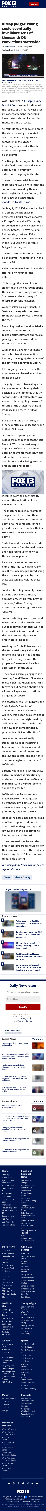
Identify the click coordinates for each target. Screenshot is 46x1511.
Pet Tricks (25, 1266)
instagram (14, 1483)
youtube (9, 1483)
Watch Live (34, 4)
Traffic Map (6, 1349)
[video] (38, 1108)
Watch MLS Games (6, 1469)
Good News (6, 1288)
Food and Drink (8, 1268)
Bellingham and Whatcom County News (28, 1215)
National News (8, 1256)
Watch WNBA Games (7, 1464)
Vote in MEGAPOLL (25, 1262)
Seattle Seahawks (28, 1344)
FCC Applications (8, 1225)
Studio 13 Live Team (7, 1314)
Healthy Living (7, 1282)
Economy (5, 1407)
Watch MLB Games (6, 1438)
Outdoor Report (27, 1289)
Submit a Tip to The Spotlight (27, 1332)
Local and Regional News (26, 1173)
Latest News (9, 1038)
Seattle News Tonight (26, 1181)
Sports (24, 1340)
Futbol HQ (25, 1385)
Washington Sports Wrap (28, 1373)
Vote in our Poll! (12, 1030)
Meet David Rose (28, 1317)
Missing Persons (27, 1325)
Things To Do (26, 1275)
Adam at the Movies (26, 1270)
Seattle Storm (26, 1355)
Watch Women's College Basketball (9, 1459)
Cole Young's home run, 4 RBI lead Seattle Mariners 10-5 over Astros (29, 934)
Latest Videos (9, 1101)
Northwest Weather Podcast (28, 1410)
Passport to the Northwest (8, 1328)
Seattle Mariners (27, 1347)
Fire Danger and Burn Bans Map (8, 1372)
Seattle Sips (6, 1324)
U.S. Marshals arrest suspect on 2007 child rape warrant (16, 1139)
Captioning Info (8, 1216)
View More (37, 1039)
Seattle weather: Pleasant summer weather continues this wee (29, 956)
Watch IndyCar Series (7, 1448)
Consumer (6, 1276)
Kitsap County (22, 877)
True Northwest (27, 1277)
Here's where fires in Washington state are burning (15, 1044)
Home (5, 1170)
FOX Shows (6, 1196)
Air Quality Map (8, 1365)
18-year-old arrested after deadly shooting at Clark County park (28, 945)
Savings (5, 1410)
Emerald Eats (7, 1321)
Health (4, 1279)
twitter (32, 1483)
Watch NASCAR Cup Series (8, 1443)
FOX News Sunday (9, 1294)
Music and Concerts (6, 1272)
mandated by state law (16, 202)
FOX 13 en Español (9, 1291)
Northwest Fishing (28, 1388)
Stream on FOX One (7, 1424)
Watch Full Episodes (25, 1313)
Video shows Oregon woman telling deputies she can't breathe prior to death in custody (16, 1056)
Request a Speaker (9, 1208)
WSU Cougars (26, 1369)
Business (5, 1404)
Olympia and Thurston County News (27, 1207)
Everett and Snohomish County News (28, 1200)
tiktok (23, 1483)
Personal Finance (9, 1398)
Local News (6, 1250)
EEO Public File (8, 1222)
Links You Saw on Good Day (28, 1293)
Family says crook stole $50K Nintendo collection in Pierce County (13, 1067)
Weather (7, 1340)
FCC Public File (7, 1219)
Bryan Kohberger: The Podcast (28, 1415)
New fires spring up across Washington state (12, 1106)
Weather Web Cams (7, 1345)
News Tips (6, 1174)
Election (5, 1262)
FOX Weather (7, 1382)
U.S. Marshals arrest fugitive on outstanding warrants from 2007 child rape (14, 1078)
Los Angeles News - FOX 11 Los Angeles (28, 1233)
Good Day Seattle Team (28, 1257)
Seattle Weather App (8, 1353)
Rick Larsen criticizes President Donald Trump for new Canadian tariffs (14, 1089)
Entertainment (7, 1265)
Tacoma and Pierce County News (26, 1193)
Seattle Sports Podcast (26, 1404)
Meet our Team (8, 1185)
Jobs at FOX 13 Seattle (8, 1200)
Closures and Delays (7, 1361)
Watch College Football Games (8, 1433)
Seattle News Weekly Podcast (27, 1399)
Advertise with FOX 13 (9, 1212)
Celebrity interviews (6, 1333)
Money (5, 1394)
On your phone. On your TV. (18, 889)
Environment (7, 1285)
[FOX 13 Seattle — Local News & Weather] (9, 4)
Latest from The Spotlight (27, 1308)
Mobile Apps (7, 1177)
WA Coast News (27, 1220)
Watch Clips (6, 1310)
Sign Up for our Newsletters (8, 1181)
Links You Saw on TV (9, 1189)
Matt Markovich (10, 47)
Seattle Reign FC (27, 1361)
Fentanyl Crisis (27, 1328)
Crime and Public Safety (27, 1321)
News (30, 47)
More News (8, 1246)
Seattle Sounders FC (28, 1351)
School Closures (27, 1286)
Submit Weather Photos (27, 1281)
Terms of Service (24, 1021)
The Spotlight (28, 1303)
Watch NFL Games (9, 1429)
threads (28, 1483)
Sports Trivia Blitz (28, 1382)
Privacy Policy (25, 1019)
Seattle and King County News (27, 1186)
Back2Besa (25, 1297)
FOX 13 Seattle (22, 47)
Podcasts (26, 1394)
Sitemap (5, 1297)
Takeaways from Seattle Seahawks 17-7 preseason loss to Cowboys (29, 923)
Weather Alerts (8, 1357)
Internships (6, 1205)
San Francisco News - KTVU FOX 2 (28, 1225)
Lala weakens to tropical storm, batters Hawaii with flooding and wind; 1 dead (28, 967)
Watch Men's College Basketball (9, 1454)
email (37, 1483)
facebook (18, 1483)
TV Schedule (7, 1194)
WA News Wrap (8, 1253)
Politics (5, 1259)
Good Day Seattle (26, 1248)
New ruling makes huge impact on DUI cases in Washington (21, 81)
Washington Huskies (26, 1365)
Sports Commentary (26, 1378)
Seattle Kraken (27, 1358)
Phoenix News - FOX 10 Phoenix (27, 1239)
